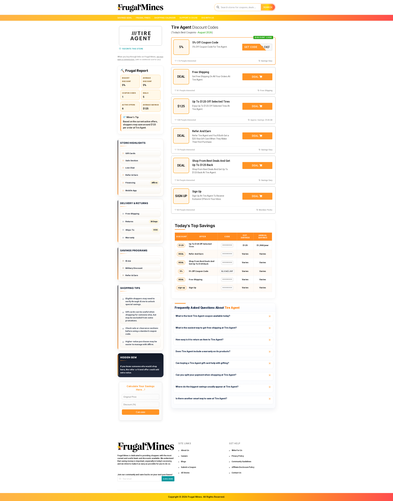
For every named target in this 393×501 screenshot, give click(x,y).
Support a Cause (188, 17)
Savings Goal (124, 17)
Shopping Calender (164, 17)
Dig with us (207, 17)
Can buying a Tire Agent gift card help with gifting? (202, 363)
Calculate (140, 412)
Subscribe (168, 479)
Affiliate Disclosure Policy (243, 467)
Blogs (183, 461)
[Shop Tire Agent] (140, 36)
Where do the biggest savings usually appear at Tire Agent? (207, 386)
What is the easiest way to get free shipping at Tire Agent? (206, 328)
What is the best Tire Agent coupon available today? (203, 316)
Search (267, 7)
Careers (184, 456)
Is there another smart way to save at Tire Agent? (201, 398)
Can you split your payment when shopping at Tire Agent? (206, 375)
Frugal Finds (143, 17)
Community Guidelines (241, 461)
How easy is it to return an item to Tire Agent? (199, 339)
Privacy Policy (238, 456)
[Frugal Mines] (140, 7)
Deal (255, 76)
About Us (185, 450)
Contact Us (236, 473)
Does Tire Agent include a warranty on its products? (203, 351)
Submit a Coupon (188, 467)
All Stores (185, 473)
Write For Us (237, 450)
